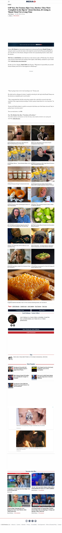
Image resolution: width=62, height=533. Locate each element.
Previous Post (20, 310)
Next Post (42, 310)
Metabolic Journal (34, 203)
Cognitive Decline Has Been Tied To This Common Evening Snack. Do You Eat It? (27, 302)
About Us (13, 524)
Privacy (28, 524)
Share (10, 15)
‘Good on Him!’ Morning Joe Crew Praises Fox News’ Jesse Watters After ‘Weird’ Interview (16, 510)
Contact (59, 524)
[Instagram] (35, 521)
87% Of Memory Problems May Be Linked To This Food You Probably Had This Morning (18, 226)
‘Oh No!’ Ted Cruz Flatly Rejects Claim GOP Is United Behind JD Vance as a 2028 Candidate (43, 487)
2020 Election (15, 306)
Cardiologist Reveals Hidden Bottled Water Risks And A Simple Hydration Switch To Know (42, 184)
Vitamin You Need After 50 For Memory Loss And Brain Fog (18, 246)
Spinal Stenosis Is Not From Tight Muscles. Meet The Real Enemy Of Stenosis (18, 143)
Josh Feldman (11, 14)
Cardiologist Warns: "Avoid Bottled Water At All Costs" (19, 164)
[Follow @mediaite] (29, 521)
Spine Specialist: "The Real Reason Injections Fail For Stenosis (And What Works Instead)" (42, 246)
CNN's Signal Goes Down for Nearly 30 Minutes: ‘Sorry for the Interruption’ (45, 369)
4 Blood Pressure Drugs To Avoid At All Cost (18, 183)
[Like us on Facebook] (32, 521)
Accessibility (34, 524)
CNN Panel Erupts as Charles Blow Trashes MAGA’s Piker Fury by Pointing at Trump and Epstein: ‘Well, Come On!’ (43, 510)
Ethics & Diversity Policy (51, 524)
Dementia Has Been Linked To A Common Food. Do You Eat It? (19, 267)
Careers (18, 524)
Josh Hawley (30, 306)
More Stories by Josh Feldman (31, 329)
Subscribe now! (16, 118)
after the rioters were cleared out (18, 61)
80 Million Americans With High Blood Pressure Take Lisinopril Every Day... (42, 164)
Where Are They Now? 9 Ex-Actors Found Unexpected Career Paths (41, 143)
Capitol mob (23, 306)
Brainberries (33, 141)
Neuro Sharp (10, 264)
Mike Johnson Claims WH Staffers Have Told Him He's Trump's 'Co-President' (21, 377)
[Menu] (9, 1)
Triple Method (10, 141)
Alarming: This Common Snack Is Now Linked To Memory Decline (42, 205)
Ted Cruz (44, 306)
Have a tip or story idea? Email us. (21, 357)
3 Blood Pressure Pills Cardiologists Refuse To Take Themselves (19, 205)
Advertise (23, 524)
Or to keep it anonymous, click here (38, 357)
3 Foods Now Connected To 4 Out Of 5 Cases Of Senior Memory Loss (42, 267)
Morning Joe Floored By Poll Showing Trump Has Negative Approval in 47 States (20, 369)
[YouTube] (26, 521)
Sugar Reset (10, 182)
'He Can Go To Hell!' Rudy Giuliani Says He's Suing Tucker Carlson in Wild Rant (45, 377)
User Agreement (41, 524)
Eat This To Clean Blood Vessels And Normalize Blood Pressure (42, 226)
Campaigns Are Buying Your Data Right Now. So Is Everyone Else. (18, 489)
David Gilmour (34, 490)
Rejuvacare (33, 244)
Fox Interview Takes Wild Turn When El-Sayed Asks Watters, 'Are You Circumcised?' (21, 385)
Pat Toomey (38, 306)
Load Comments (31, 332)
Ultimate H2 (33, 182)
